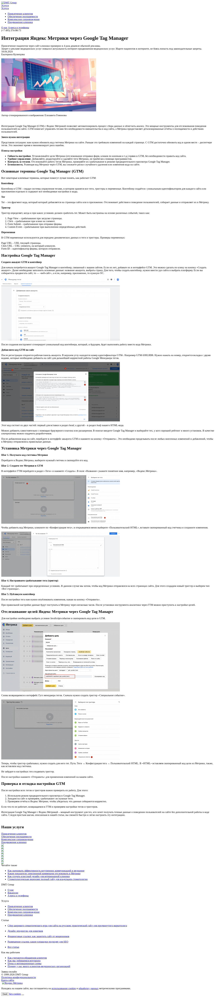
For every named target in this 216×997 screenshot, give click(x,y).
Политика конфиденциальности (18, 977)
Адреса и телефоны (18, 27)
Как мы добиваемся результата (24, 960)
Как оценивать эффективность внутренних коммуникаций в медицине (46, 870)
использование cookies (64, 988)
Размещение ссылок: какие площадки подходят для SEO (38, 941)
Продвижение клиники (20, 22)
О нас (4, 27)
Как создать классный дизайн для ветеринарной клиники (39, 876)
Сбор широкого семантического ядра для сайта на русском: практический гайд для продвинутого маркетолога (67, 925)
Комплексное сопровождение (24, 19)
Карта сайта (7, 980)
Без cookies (15, 994)
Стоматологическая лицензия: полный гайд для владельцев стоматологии (48, 879)
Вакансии (13, 892)
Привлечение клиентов (20, 13)
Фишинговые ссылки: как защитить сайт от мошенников (38, 936)
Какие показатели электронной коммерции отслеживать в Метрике (44, 873)
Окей (5, 994)
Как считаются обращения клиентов (27, 957)
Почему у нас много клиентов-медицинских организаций (39, 966)
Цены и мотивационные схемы (24, 963)
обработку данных (89, 988)
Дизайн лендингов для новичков (25, 931)
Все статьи (13, 947)
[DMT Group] (9, 2)
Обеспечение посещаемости (23, 16)
